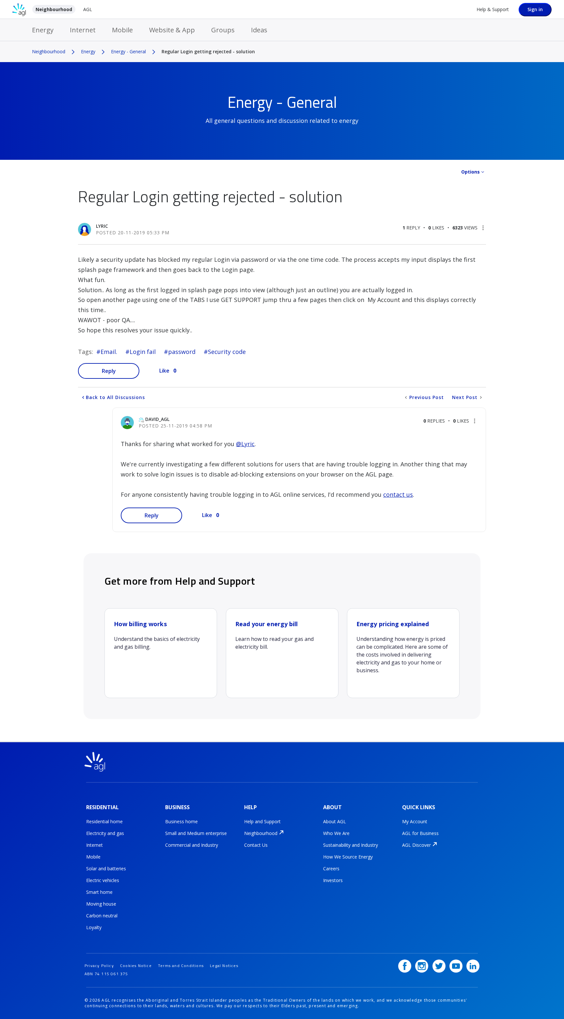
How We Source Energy (348, 857)
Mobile (122, 29)
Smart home (99, 892)
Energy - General (128, 51)
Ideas (259, 29)
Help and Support (262, 821)
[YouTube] (455, 966)
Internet (83, 29)
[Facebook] (404, 966)
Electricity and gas (105, 833)
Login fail (143, 352)
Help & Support (493, 9)
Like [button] (164, 370)
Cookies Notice (136, 965)
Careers (331, 868)
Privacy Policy (99, 965)
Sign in (535, 9)
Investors (333, 880)
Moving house (101, 904)
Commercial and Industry (191, 845)
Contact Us (256, 845)
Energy (43, 29)
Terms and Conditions (181, 965)
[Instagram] (421, 966)
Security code (227, 352)
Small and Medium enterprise (196, 833)
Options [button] (470, 172)
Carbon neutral (102, 915)
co (386, 494)
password (182, 352)
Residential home (104, 821)
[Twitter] (439, 966)
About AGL (334, 821)
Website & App (172, 29)
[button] (483, 228)
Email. (109, 352)
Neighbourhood (54, 9)
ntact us (401, 494)
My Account (414, 821)
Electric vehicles (102, 880)
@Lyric (245, 444)
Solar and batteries (106, 868)
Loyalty (94, 927)
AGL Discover (416, 845)
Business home (181, 821)
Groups (223, 29)
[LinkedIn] (472, 966)
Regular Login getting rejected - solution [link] (208, 51)
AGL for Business (420, 833)
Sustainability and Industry (350, 845)
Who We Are (336, 833)
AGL (87, 9)
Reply (109, 371)
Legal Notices (224, 965)
